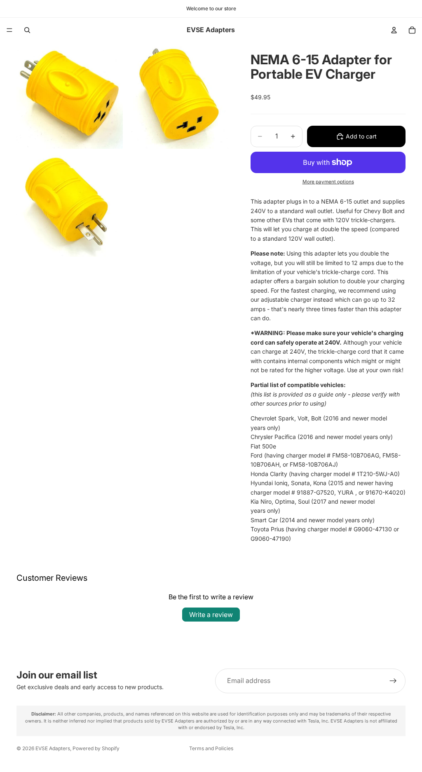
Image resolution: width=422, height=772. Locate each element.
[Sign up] (393, 681)
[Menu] (9, 30)
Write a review (211, 614)
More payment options (328, 182)
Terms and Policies (211, 748)
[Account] (394, 30)
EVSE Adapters (52, 748)
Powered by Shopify (96, 748)
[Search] (27, 30)
